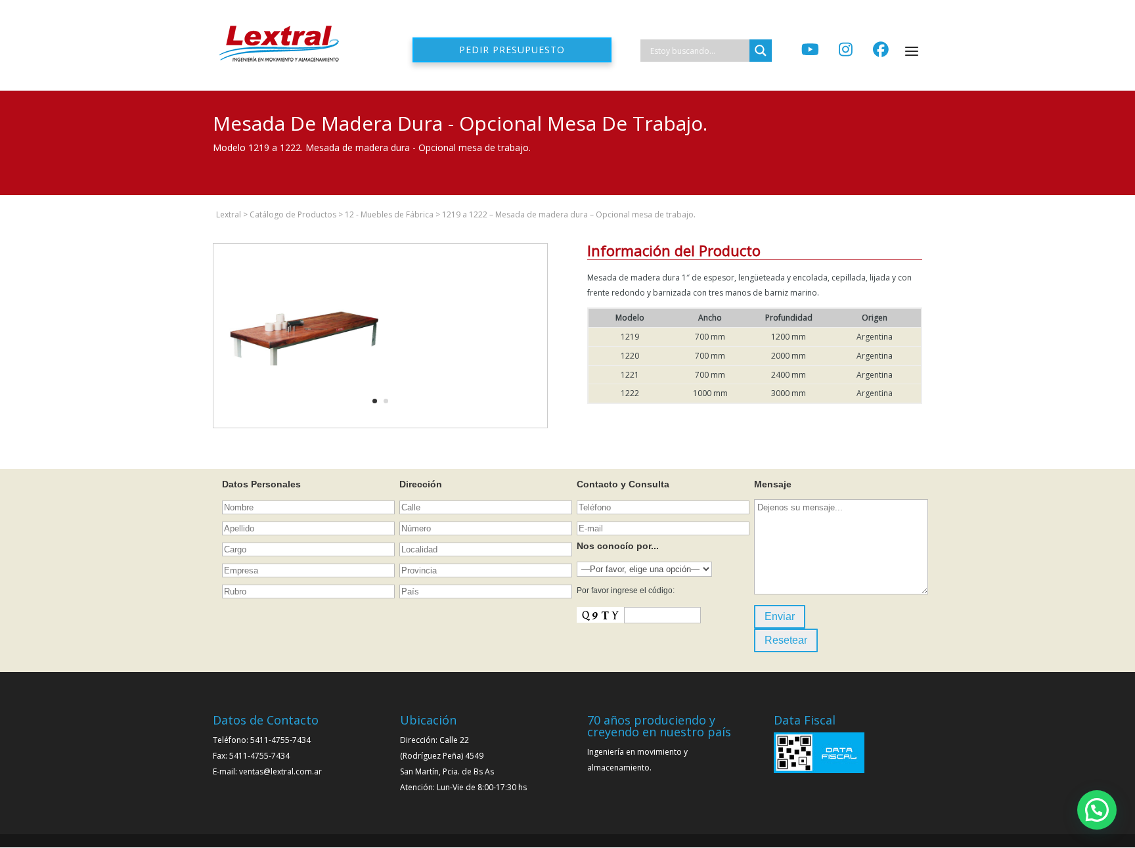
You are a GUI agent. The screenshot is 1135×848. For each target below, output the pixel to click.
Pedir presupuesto (512, 49)
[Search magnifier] (760, 50)
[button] (1097, 810)
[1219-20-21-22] (305, 427)
